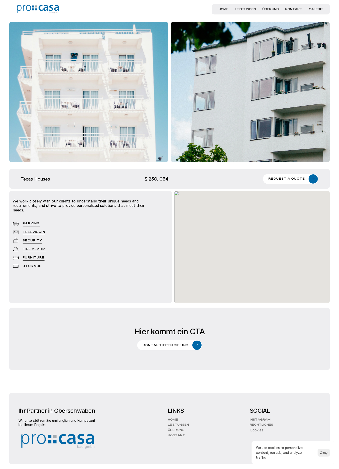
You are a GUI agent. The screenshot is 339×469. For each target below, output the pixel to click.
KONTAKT (293, 9)
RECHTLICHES (261, 425)
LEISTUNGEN (245, 9)
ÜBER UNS (270, 9)
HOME (224, 9)
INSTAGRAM (260, 420)
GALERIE (316, 9)
